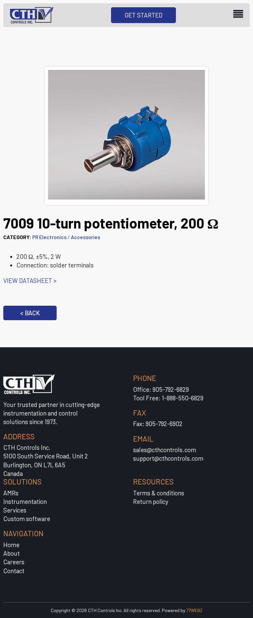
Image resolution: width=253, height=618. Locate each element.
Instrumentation (25, 501)
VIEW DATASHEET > (30, 280)
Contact (13, 570)
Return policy (150, 501)
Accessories (85, 237)
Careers (13, 562)
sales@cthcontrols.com (164, 449)
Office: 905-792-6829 (161, 389)
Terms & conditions (158, 493)
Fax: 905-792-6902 (158, 423)
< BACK (30, 313)
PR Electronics (49, 237)
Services (14, 510)
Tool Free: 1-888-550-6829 (168, 398)
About (11, 553)
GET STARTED (143, 15)
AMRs (10, 493)
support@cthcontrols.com (168, 458)
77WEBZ (194, 610)
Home (11, 544)
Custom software (26, 518)
